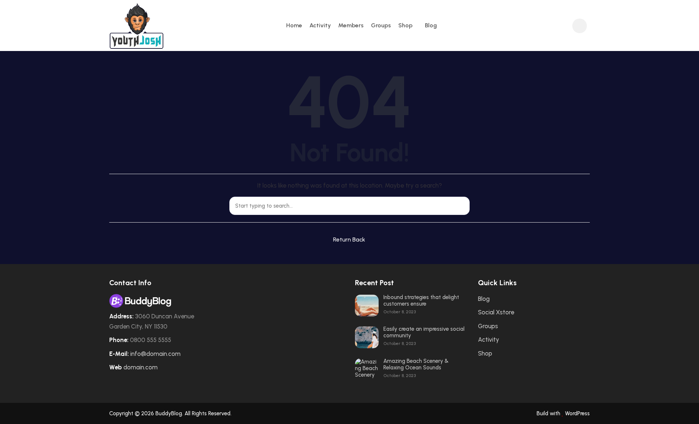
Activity (320, 25)
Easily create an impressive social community (424, 332)
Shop (405, 25)
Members (351, 25)
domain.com (140, 367)
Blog (431, 25)
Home (294, 25)
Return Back (349, 239)
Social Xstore (496, 312)
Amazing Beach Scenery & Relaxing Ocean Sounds (416, 364)
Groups (381, 25)
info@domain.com (155, 353)
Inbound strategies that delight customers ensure (421, 300)
